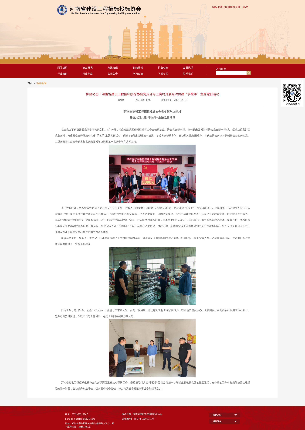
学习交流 (138, 73)
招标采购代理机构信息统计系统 (230, 7)
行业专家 (87, 73)
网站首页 (62, 67)
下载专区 (163, 73)
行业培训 (62, 73)
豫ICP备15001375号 (144, 418)
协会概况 (87, 67)
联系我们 (188, 73)
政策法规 (113, 67)
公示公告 (113, 73)
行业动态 (163, 67)
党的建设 (138, 67)
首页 (30, 83)
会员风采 (188, 67)
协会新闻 (41, 83)
